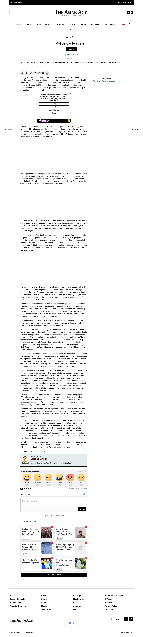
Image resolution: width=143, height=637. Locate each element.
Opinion (72, 24)
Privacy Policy (111, 606)
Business (60, 24)
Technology (95, 24)
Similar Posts (100, 81)
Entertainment (111, 24)
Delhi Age (77, 596)
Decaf (75, 603)
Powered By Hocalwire (127, 632)
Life (74, 609)
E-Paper (108, 599)
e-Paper (118, 2)
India (29, 24)
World (38, 24)
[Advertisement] (53, 155)
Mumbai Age (78, 599)
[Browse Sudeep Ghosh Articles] (25, 458)
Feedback (109, 603)
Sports (83, 24)
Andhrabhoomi (15, 603)
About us (77, 606)
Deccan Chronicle (17, 599)
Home (19, 24)
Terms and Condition (114, 596)
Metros (48, 24)
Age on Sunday (126, 2)
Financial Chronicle (17, 606)
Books (44, 596)
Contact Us (110, 609)
